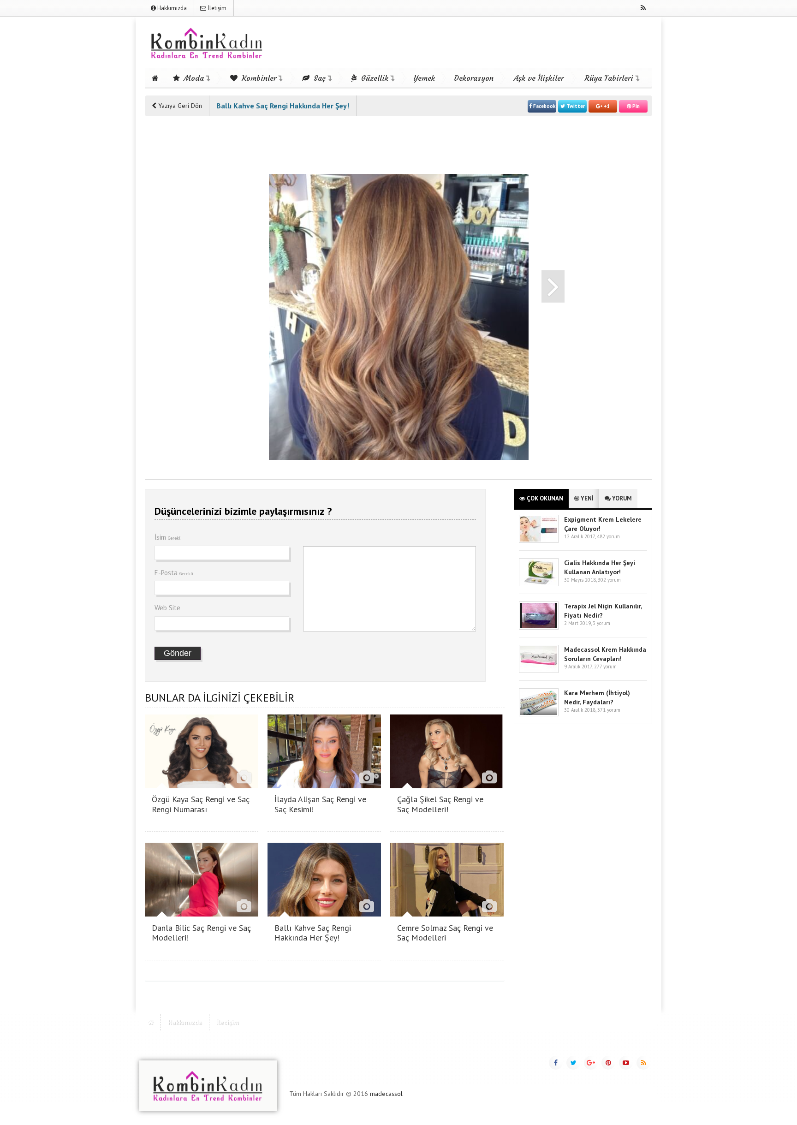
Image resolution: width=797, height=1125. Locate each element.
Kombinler (257, 78)
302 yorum (609, 580)
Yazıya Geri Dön (179, 105)
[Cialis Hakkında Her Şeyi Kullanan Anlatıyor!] (539, 584)
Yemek (424, 78)
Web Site (167, 607)
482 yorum (608, 536)
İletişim (216, 8)
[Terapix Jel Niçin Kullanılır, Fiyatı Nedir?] (539, 627)
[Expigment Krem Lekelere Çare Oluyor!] (539, 541)
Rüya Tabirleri (609, 78)
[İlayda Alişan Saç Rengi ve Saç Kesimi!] (324, 785)
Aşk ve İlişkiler (539, 78)
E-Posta (174, 572)
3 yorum (601, 623)
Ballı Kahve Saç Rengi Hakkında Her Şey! (312, 933)
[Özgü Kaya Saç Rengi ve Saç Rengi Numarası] (201, 785)
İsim (168, 537)
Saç (318, 78)
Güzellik (373, 78)
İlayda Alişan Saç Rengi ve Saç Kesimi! (320, 804)
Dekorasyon (474, 78)
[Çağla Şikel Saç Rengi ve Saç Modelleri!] (447, 785)
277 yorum (605, 666)
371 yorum (608, 710)
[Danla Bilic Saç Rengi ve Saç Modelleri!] (201, 914)
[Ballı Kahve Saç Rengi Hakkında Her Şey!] (324, 914)
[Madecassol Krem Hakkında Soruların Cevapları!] (539, 671)
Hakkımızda (171, 8)
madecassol (386, 1093)
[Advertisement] (182, 263)
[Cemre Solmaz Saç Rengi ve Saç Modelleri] (447, 914)
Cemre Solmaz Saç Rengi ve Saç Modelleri (445, 933)
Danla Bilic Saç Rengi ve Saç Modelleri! (201, 933)
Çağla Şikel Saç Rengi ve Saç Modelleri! (440, 804)
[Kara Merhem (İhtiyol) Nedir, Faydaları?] (539, 714)
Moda (193, 78)
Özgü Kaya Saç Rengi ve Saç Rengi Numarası (201, 804)
